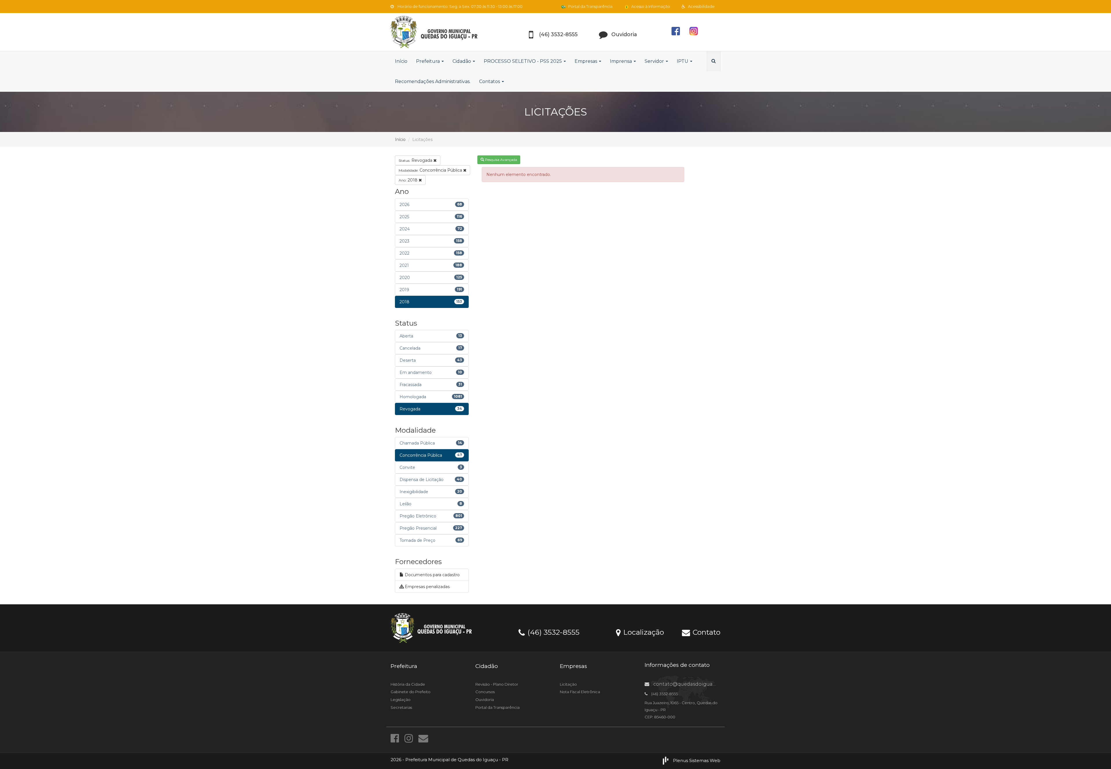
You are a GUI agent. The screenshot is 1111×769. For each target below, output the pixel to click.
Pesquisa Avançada (500, 159)
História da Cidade (408, 684)
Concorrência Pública (431, 170)
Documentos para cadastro (432, 574)
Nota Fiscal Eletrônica (580, 691)
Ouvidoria (484, 699)
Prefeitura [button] (428, 61)
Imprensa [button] (621, 61)
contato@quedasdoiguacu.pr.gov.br (696, 684)
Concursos (485, 691)
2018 (409, 180)
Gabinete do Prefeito (411, 691)
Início (401, 61)
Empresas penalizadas (427, 586)
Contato (705, 632)
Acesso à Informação (650, 6)
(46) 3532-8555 (552, 632)
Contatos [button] (490, 81)
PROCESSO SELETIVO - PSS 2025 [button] (523, 61)
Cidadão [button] (462, 61)
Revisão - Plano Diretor (496, 684)
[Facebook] (396, 738)
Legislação (401, 699)
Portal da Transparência (589, 6)
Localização (642, 632)
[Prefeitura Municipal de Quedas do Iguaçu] (443, 32)
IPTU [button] (683, 61)
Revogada (416, 160)
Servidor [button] (655, 61)
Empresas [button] (586, 61)
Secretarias (401, 707)
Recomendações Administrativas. (432, 81)
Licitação (568, 684)
